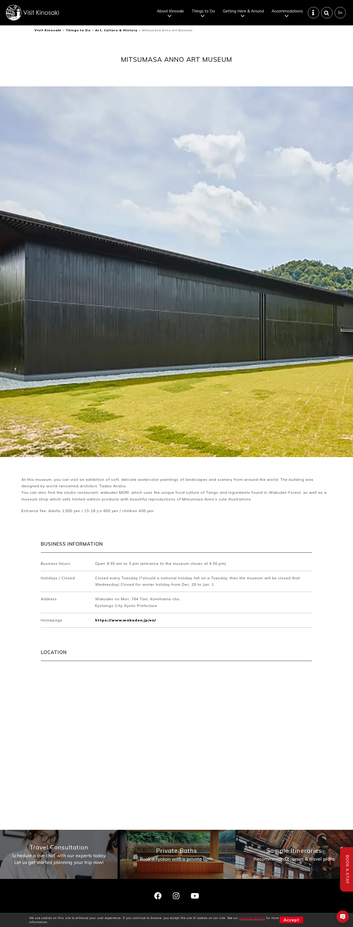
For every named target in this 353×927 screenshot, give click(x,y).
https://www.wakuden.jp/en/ (125, 620)
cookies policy (252, 918)
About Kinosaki (170, 11)
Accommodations (287, 11)
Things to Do (203, 11)
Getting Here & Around (243, 11)
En (340, 12)
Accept (291, 919)
